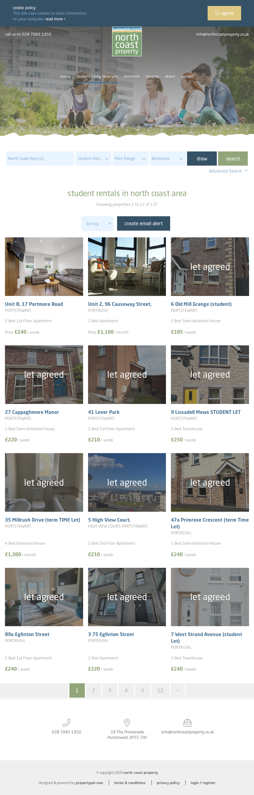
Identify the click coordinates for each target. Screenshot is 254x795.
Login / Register (203, 782)
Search (233, 158)
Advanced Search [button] (225, 171)
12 (160, 690)
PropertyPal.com (89, 782)
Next (177, 690)
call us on (28, 34)
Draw (202, 158)
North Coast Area (25, 158)
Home (65, 76)
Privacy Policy (168, 782)
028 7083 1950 (66, 732)
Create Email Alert (144, 223)
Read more (54, 19)
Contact (187, 76)
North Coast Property (140, 772)
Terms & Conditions (130, 782)
